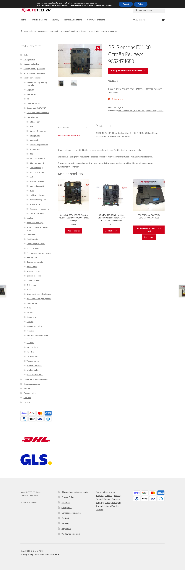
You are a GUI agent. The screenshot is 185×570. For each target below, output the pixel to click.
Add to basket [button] (74, 231)
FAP (31, 176)
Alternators (31, 94)
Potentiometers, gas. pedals (39, 298)
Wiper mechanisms (35, 374)
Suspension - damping (39, 209)
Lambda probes (33, 280)
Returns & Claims (39, 19)
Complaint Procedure (71, 512)
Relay (29, 308)
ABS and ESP (35, 122)
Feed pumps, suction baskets (39, 253)
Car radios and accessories (38, 112)
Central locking (36, 167)
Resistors (31, 312)
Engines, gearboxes (32, 384)
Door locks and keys (35, 222)
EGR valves (31, 234)
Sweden (115, 506)
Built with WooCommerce (47, 554)
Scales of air (32, 317)
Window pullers (33, 370)
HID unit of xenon (37, 181)
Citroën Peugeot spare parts (74, 492)
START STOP (35, 204)
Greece (117, 495)
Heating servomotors (36, 262)
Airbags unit (35, 135)
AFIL (31, 126)
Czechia (108, 495)
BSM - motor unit (37, 163)
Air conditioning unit (38, 131)
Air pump (30, 89)
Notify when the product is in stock (128, 70)
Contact (65, 518)
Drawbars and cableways (34, 73)
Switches (30, 352)
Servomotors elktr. (34, 326)
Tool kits (27, 397)
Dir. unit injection (37, 172)
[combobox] (149, 10)
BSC (31, 154)
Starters (30, 342)
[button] (98, 48)
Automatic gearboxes (39, 145)
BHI (28, 99)
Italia (107, 502)
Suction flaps (32, 347)
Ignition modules (34, 276)
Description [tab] (63, 127)
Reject (140, 4)
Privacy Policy (67, 497)
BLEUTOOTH (35, 149)
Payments (66, 528)
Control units (54, 31)
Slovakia (99, 509)
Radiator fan (32, 303)
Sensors (30, 321)
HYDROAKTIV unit (34, 271)
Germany (116, 499)
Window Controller (34, 365)
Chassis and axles (31, 64)
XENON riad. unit (37, 213)
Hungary (99, 502)
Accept (126, 4)
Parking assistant (37, 195)
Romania (100, 506)
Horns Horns (32, 266)
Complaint (66, 507)
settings (109, 5)
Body (26, 55)
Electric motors (33, 239)
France (107, 499)
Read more (148, 237)
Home (23, 19)
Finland (99, 499)
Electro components (38, 31)
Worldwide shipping (96, 19)
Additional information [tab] (69, 135)
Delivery (55, 19)
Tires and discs (30, 393)
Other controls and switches (39, 294)
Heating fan (32, 257)
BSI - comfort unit (68, 31)
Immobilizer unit (37, 186)
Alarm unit (34, 140)
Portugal (115, 502)
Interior (27, 388)
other (32, 190)
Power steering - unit (38, 200)
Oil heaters (31, 285)
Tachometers (32, 356)
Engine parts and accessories (36, 379)
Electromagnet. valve (36, 243)
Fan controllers (33, 248)
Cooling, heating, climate (34, 68)
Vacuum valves (33, 361)
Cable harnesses (33, 103)
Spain (108, 506)
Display (30, 218)
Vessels (27, 402)
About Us (65, 502)
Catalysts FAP (29, 59)
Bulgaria (99, 495)
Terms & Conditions (73, 19)
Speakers (30, 331)
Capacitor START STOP (36, 108)
